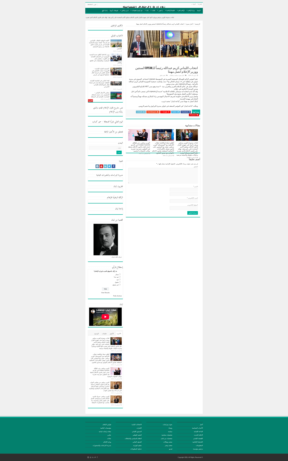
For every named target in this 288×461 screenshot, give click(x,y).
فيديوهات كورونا (114, 10)
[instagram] (97, 166)
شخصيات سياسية (167, 435)
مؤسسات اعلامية (105, 428)
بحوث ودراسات (167, 424)
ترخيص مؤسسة (198, 449)
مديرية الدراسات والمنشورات (102, 445)
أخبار (201, 424)
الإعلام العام (181, 10)
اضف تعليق (162, 75)
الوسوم (96, 333)
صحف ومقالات (167, 442)
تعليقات (104, 333)
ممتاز (117, 274)
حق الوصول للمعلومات (137, 10)
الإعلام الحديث (198, 435)
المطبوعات (199, 445)
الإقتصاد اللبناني (198, 438)
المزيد (90, 101)
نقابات (153, 10)
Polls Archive (117, 296)
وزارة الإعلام (191, 10)
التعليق (196, 166)
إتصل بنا (200, 4)
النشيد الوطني (137, 435)
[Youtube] (101, 166)
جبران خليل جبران (117, 257)
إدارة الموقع (104, 10)
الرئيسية (199, 10)
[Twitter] (109, 166)
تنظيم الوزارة (137, 445)
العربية (194, 4)
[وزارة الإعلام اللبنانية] (144, 7)
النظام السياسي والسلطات (133, 438)
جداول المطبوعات (136, 449)
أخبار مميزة (189, 24)
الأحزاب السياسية (197, 428)
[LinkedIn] (105, 166)
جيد (118, 279)
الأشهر (112, 333)
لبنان (147, 10)
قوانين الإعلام (107, 424)
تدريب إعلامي (125, 10)
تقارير (109, 435)
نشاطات (172, 75)
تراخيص (161, 10)
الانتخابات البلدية (137, 424)
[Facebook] (113, 166)
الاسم (195, 186)
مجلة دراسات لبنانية (105, 431)
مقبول (117, 282)
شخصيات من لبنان (166, 438)
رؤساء (170, 428)
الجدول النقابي (137, 442)
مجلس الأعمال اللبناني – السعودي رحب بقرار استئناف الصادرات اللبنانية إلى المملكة (100, 95)
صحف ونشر (168, 445)
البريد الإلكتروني (192, 198)
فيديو (170, 449)
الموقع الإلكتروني (192, 205)
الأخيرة (119, 333)
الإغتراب (139, 428)
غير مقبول (115, 285)
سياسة (176, 75)
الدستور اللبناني (137, 431)
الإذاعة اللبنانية (198, 431)
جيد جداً (116, 277)
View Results (105, 293)
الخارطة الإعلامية (170, 10)
